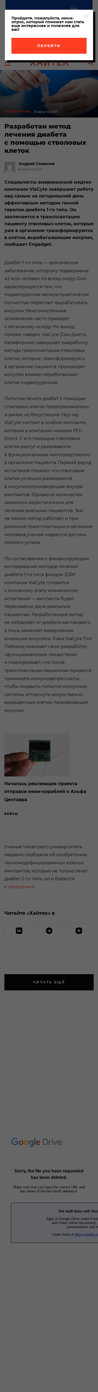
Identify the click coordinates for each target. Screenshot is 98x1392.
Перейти (49, 45)
